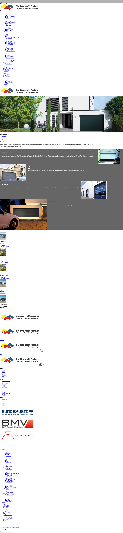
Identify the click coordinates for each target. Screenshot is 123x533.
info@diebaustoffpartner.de (4, 246)
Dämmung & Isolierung (9, 49)
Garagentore (8, 55)
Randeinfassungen (9, 23)
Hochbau (5, 13)
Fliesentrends (6, 71)
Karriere (3, 521)
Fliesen (5, 40)
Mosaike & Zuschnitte (9, 44)
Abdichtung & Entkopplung (10, 43)
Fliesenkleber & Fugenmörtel (10, 42)
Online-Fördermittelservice (8, 75)
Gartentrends (4, 385)
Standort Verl (8, 79)
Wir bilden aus (6, 86)
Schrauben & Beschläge (9, 495)
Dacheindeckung (8, 32)
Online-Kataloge (6, 73)
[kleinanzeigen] (0, 3)
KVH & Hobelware (9, 64)
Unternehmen (4, 513)
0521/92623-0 (41, 365)
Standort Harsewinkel (9, 82)
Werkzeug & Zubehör (9, 45)
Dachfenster (8, 34)
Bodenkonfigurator (9, 482)
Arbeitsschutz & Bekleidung (10, 60)
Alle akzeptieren (3, 527)
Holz (7, 33)
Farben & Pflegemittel (9, 61)
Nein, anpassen (8, 527)
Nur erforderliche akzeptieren (15, 527)
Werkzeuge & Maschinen (10, 58)
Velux (7, 35)
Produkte (3, 449)
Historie (5, 84)
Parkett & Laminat (9, 47)
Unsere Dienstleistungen (8, 66)
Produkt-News (6, 70)
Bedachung (6, 31)
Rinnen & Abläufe (9, 30)
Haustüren (4, 136)
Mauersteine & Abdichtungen (10, 14)
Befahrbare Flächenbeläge (10, 20)
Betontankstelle (8, 456)
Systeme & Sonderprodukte (10, 16)
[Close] (0, 531)
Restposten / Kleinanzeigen (10, 67)
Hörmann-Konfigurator (9, 56)
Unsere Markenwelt (7, 74)
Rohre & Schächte (9, 27)
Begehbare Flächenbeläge (10, 21)
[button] (0, 94)
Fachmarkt (6, 57)
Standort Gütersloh (9, 80)
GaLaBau (5, 19)
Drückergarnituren (9, 54)
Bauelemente (4, 375)
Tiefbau (5, 26)
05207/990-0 (41, 322)
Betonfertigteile (8, 17)
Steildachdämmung (9, 469)
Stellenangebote (6, 85)
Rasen (7, 24)
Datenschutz (4, 404)
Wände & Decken (9, 50)
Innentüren (7, 53)
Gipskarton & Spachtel (9, 48)
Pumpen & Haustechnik (9, 29)
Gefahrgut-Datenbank (7, 76)
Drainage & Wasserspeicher (10, 28)
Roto (7, 36)
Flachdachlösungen (9, 475)
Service (3, 502)
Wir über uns (6, 83)
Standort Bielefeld (9, 81)
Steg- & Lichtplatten (9, 38)
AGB (3, 403)
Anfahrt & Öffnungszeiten (6, 393)
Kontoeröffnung (6, 69)
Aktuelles (3, 392)
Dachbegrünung (8, 25)
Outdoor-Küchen (8, 462)
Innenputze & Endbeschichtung (11, 51)
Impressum (4, 405)
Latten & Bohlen (8, 63)
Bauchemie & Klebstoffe (10, 59)
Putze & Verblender (9, 15)
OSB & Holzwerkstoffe (9, 501)
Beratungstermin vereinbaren (8, 68)
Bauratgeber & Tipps (7, 72)
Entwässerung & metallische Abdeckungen (12, 37)
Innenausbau (6, 46)
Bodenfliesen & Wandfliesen (10, 41)
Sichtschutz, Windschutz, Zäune (11, 22)
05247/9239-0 (41, 351)
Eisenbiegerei (8, 18)
